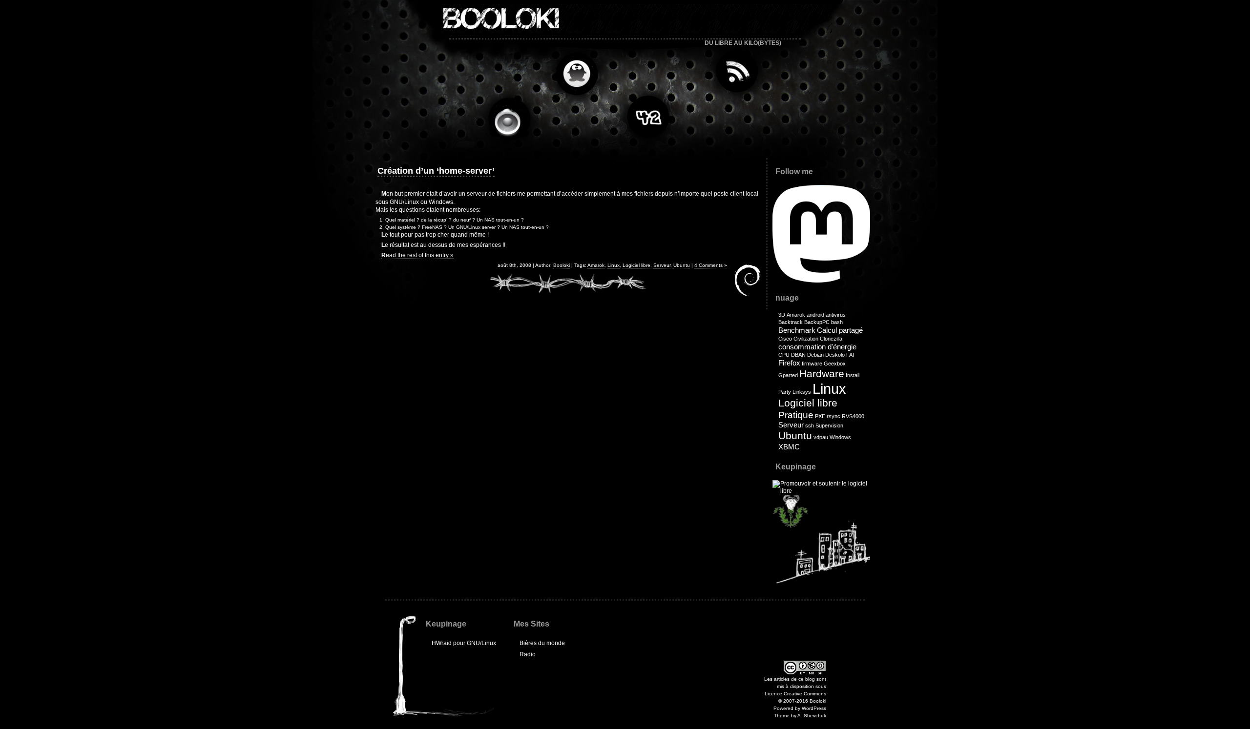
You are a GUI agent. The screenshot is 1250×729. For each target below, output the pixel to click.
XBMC (789, 447)
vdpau (820, 437)
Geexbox (835, 363)
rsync (833, 416)
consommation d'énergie (817, 347)
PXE (820, 416)
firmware (812, 363)
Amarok (595, 265)
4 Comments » (710, 265)
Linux (613, 265)
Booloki (499, 18)
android (815, 315)
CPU (784, 355)
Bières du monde (542, 643)
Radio (511, 120)
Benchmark (796, 330)
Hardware (821, 374)
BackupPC (817, 322)
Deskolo (835, 355)
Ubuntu (681, 265)
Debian (815, 355)
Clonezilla (831, 339)
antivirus (836, 315)
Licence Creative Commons (795, 693)
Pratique (795, 415)
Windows (840, 437)
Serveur (661, 265)
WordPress (814, 708)
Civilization (805, 339)
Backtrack (790, 322)
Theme (782, 715)
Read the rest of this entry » (417, 255)
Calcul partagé (840, 330)
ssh (809, 425)
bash (837, 322)
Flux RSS (734, 71)
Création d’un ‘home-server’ (436, 171)
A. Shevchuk (811, 715)
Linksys (801, 392)
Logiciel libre (636, 265)
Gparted (788, 375)
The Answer (646, 115)
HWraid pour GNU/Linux (464, 643)
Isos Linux (573, 74)
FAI (850, 355)
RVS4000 (853, 416)
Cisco (785, 339)
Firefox (789, 363)
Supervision (829, 425)
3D (781, 315)
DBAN (798, 355)
